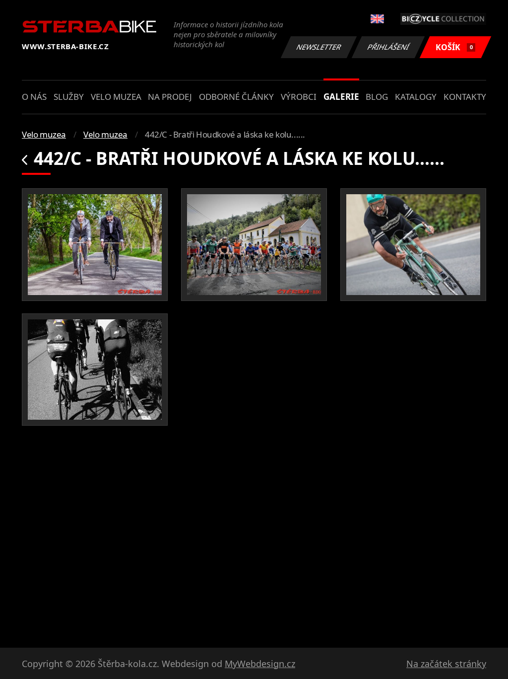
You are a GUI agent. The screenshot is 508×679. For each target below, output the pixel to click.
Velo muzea (116, 96)
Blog (377, 96)
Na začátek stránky (446, 664)
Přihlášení (388, 47)
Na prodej (170, 96)
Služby (69, 96)
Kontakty (465, 96)
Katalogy (416, 96)
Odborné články (236, 96)
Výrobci (299, 96)
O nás (34, 96)
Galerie (341, 96)
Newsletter (319, 47)
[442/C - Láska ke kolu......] (95, 244)
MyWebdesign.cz (260, 664)
